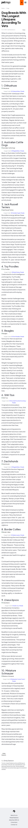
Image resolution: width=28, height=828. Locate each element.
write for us (14, 815)
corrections (14, 822)
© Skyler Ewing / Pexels (18, 272)
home (3, 8)
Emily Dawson (12, 29)
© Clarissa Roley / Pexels (17, 91)
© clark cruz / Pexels (18, 605)
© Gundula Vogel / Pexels (17, 213)
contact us (14, 824)
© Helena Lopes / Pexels (17, 535)
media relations (14, 817)
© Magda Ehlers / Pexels (17, 151)
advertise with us (14, 820)
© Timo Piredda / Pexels (17, 336)
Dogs (7, 8)
